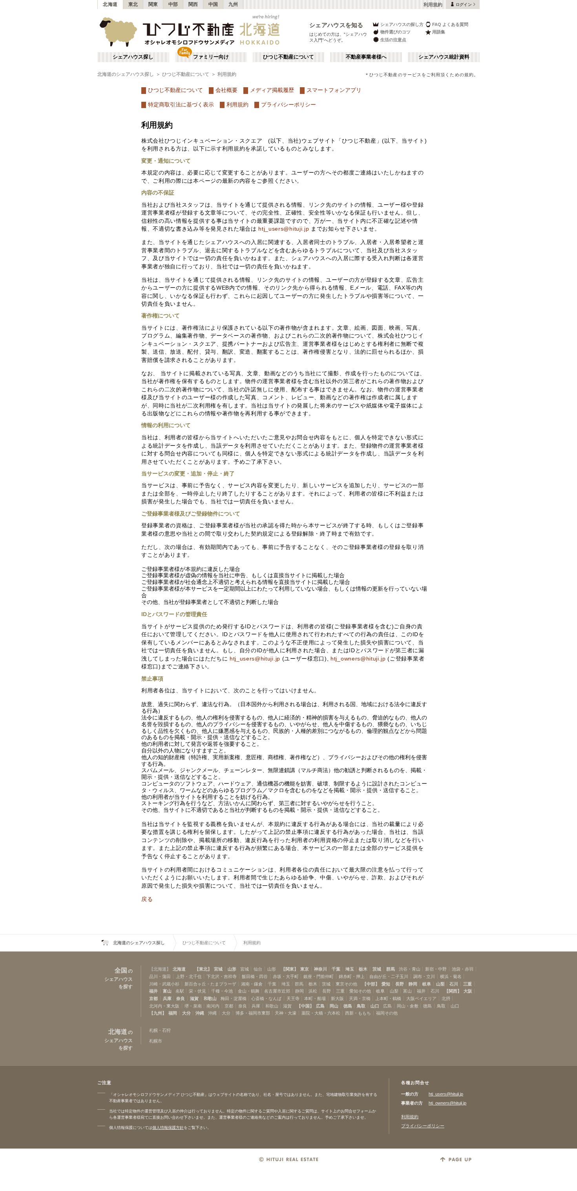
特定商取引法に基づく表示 (181, 105)
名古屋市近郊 (277, 991)
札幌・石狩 (160, 1030)
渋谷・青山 (409, 969)
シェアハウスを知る (336, 25)
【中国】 (305, 1006)
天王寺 (293, 998)
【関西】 (453, 991)
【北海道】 (160, 969)
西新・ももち (358, 1013)
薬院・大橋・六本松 (320, 1013)
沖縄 (199, 1013)
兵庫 (167, 998)
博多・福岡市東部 (253, 1013)
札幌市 (155, 1041)
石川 (453, 984)
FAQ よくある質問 (450, 24)
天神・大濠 (285, 1013)
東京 (304, 969)
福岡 (172, 1013)
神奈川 (320, 969)
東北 (133, 4)
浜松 (313, 991)
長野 (399, 984)
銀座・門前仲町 (318, 976)
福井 (153, 991)
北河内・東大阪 (164, 1006)
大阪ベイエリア (421, 998)
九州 (233, 4)
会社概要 (226, 90)
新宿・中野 (436, 969)
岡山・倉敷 (407, 1006)
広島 (320, 1006)
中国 (213, 4)
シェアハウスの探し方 (402, 24)
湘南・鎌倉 (252, 984)
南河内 (212, 1006)
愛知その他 (360, 991)
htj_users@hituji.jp (283, 229)
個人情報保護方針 (168, 1127)
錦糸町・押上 (352, 976)
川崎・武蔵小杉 (164, 984)
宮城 (218, 969)
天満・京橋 (360, 998)
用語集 (438, 31)
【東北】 (203, 969)
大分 (186, 1013)
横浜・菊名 (451, 976)
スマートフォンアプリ (334, 90)
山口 (375, 1006)
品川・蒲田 (160, 976)
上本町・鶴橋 (388, 998)
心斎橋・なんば (266, 998)
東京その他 (346, 984)
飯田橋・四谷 (255, 976)
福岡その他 (387, 1013)
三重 (467, 984)
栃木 (363, 969)
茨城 (376, 969)
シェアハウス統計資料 (443, 57)
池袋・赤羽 (462, 969)
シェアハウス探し (133, 57)
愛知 (386, 984)
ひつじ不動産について (288, 57)
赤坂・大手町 (286, 976)
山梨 (440, 984)
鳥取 (361, 1006)
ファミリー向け (211, 57)
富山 (167, 991)
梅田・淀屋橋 (234, 998)
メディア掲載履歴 (272, 90)
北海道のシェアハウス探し (125, 74)
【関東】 (289, 969)
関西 (193, 4)
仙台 (258, 969)
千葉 (336, 969)
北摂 (446, 998)
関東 (153, 4)
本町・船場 (315, 998)
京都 (153, 998)
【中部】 (371, 984)
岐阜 (426, 984)
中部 (173, 4)
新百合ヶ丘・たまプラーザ (210, 984)
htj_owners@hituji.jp (358, 659)
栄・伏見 (197, 991)
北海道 (110, 4)
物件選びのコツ (395, 31)
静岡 (413, 984)
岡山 (334, 1006)
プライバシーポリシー (288, 105)
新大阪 (337, 998)
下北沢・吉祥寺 (221, 976)
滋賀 (194, 998)
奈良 (180, 998)
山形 (232, 969)
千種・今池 (222, 991)
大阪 (468, 991)
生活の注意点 (393, 39)
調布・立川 (424, 976)
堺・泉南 (193, 1006)
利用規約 (226, 74)
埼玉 (349, 969)
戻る (147, 899)
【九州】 (157, 1013)
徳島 (347, 1006)
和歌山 (210, 998)
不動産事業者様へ (366, 57)
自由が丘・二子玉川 (388, 976)
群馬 (390, 969)
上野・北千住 (189, 976)
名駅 (179, 991)
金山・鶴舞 (248, 991)
